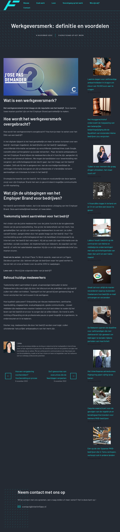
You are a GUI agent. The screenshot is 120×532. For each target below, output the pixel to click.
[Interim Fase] (12, 5)
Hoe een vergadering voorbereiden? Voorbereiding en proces (26, 374)
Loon (54, 3)
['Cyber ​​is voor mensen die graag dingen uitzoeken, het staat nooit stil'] (102, 161)
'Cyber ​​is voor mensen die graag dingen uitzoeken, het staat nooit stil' (102, 170)
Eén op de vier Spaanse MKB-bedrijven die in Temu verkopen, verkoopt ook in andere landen (102, 452)
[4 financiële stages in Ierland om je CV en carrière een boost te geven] (102, 198)
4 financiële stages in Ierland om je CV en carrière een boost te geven (102, 207)
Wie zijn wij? (94, 3)
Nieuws (26, 3)
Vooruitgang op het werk (73, 3)
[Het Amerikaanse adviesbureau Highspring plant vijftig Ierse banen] (102, 365)
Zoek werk (40, 3)
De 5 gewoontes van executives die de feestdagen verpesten (56, 374)
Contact (26, 8)
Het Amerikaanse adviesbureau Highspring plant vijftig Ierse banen (102, 374)
